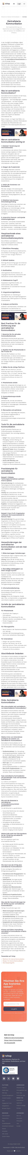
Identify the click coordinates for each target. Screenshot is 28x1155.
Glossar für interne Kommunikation (13, 961)
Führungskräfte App (21, 1090)
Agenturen (19, 1103)
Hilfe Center (5, 1134)
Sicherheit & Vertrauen (8, 1126)
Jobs (17, 1123)
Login (19, 4)
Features (4, 1087)
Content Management (7, 1095)
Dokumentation (6, 1115)
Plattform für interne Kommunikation (13, 959)
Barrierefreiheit (20, 1147)
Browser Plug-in (6, 1108)
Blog (3, 1121)
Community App (20, 1095)
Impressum (6, 1147)
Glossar (4, 1128)
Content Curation (6, 1098)
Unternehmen (19, 1100)
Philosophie (19, 1121)
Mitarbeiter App (20, 1087)
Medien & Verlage (20, 1105)
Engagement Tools (7, 1103)
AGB (12, 1147)
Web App (4, 1093)
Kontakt (18, 1126)
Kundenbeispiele (6, 1123)
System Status (6, 1136)
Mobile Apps (5, 1090)
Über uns (18, 1115)
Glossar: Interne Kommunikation (13, 1040)
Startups (18, 1108)
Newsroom (19, 1118)
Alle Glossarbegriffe (8, 963)
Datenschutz (5, 1118)
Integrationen (5, 1105)
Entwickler (4, 1131)
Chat (3, 1100)
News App (19, 1093)
